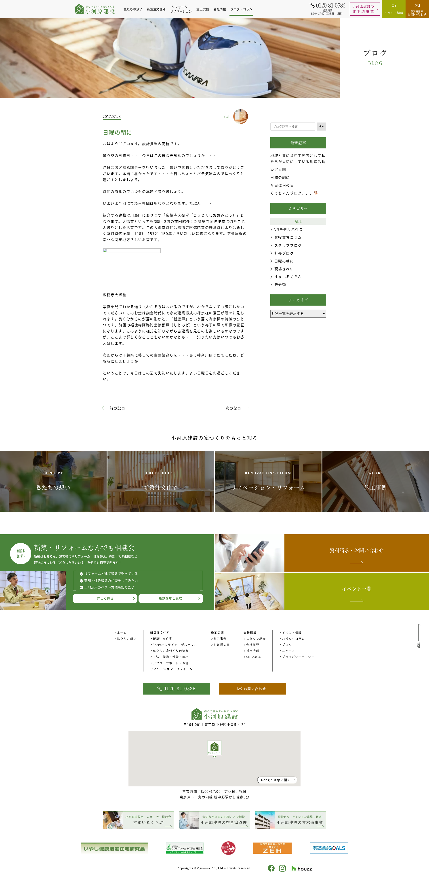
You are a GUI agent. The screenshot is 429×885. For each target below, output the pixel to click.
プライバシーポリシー (298, 657)
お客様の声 (222, 644)
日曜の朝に (280, 177)
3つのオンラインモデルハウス (175, 644)
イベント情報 (292, 632)
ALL (298, 221)
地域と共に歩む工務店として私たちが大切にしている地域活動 (297, 158)
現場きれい (284, 268)
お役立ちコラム (288, 237)
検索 (321, 126)
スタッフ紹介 (256, 638)
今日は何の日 (282, 185)
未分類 (280, 284)
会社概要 (252, 644)
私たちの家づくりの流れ (171, 650)
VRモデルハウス (288, 229)
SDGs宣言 (253, 657)
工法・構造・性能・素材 (171, 657)
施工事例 (220, 638)
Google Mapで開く (275, 779)
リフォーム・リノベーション (181, 8)
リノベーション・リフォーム (171, 669)
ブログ (287, 644)
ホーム (122, 632)
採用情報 (252, 650)
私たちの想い (133, 9)
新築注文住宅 (162, 638)
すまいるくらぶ (288, 276)
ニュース (288, 650)
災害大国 (278, 169)
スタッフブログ (288, 245)
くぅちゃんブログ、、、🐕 (294, 193)
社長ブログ (284, 253)
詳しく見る (105, 598)
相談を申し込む (170, 598)
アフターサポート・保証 (171, 663)
